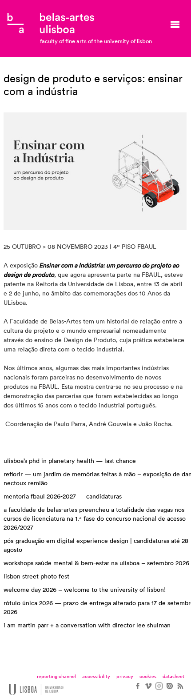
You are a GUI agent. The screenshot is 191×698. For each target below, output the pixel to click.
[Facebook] (137, 689)
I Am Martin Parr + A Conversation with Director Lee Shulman (87, 625)
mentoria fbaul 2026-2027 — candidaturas (63, 497)
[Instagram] (158, 689)
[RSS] (179, 689)
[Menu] (175, 24)
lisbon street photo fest (36, 577)
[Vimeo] (147, 689)
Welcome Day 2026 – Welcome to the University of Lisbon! (85, 590)
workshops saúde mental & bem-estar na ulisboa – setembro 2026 (96, 563)
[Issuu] (169, 689)
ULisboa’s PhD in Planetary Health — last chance (70, 461)
